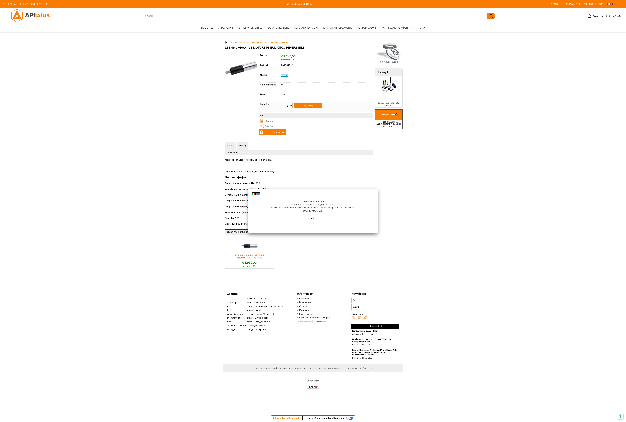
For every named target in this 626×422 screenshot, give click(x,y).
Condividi (269, 126)
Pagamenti (304, 310)
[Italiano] (254, 194)
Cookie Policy (320, 321)
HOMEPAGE (207, 27)
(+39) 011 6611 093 (38, 4)
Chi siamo (304, 298)
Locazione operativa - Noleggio (314, 317)
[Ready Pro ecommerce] (313, 387)
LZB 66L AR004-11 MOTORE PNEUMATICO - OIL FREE (249, 256)
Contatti (303, 306)
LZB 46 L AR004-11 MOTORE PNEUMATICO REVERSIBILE (392, 124)
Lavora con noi (306, 314)
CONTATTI (556, 4)
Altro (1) (242, 145)
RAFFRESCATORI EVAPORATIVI (397, 27)
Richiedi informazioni (275, 132)
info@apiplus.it (14, 4)
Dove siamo (305, 302)
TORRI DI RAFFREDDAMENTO (338, 27)
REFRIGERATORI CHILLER (250, 27)
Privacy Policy (304, 321)
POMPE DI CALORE (367, 27)
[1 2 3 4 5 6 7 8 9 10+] (287, 106)
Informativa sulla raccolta (286, 418)
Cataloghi (383, 72)
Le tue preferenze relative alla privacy (324, 418)
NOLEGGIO (587, 4)
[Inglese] (258, 194)
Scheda (230, 146)
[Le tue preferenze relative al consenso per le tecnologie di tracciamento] (620, 416)
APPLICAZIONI (225, 27)
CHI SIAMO (571, 4)
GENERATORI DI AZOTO (306, 27)
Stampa (269, 121)
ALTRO (421, 27)
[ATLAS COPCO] (284, 76)
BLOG (601, 4)
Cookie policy (313, 380)
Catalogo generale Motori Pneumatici (388, 104)
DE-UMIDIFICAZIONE (278, 27)
